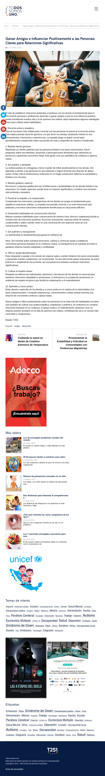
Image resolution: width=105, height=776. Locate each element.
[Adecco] (25, 391)
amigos (17, 326)
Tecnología (37, 630)
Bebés (37, 610)
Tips (17, 630)
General (15, 26)
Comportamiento (46, 606)
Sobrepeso (59, 630)
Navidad (59, 615)
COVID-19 (36, 621)
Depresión (74, 620)
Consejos (87, 606)
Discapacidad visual (86, 625)
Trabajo (68, 615)
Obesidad (39, 625)
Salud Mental (75, 606)
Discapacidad (49, 620)
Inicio (6, 26)
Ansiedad (39, 615)
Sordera (63, 625)
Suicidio (10, 630)
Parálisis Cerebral (22, 615)
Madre (94, 621)
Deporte (9, 606)
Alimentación (74, 610)
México (53, 610)
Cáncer (64, 606)
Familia (86, 610)
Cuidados (86, 620)
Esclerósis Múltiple (18, 620)
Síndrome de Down (20, 625)
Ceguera (48, 630)
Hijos (47, 625)
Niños (72, 625)
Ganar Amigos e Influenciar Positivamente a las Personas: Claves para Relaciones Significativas (50, 41)
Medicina (44, 610)
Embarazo (25, 630)
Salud (63, 620)
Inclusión (34, 606)
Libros (54, 625)
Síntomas (62, 610)
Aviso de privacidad (14, 769)
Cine (8, 615)
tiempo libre (26, 326)
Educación (49, 615)
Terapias (30, 610)
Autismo (89, 615)
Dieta (94, 610)
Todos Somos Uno (12, 758)
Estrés (56, 606)
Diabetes (77, 615)
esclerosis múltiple (21, 606)
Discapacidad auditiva (15, 610)
